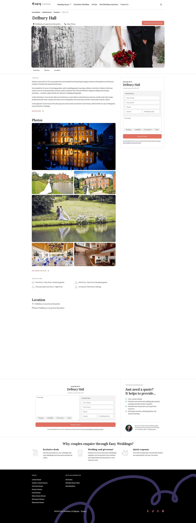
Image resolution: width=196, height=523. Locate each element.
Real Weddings (70, 486)
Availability (138, 129)
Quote (157, 129)
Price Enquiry (147, 129)
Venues (34, 475)
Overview (36, 70)
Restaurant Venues (38, 499)
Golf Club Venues (37, 486)
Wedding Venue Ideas (73, 483)
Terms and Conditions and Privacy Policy (93, 429)
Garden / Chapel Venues (39, 483)
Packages (128, 129)
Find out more (152, 429)
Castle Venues (36, 479)
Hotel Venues (36, 492)
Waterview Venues (38, 502)
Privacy (83, 511)
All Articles (69, 479)
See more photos (39, 270)
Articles (94, 4)
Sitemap (76, 511)
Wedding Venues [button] (63, 5)
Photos (46, 70)
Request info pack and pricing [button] (153, 23)
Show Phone (71, 24)
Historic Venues (37, 489)
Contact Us (124, 4)
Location (57, 70)
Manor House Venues (39, 496)
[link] (148, 511)
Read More (36, 111)
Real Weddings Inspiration (109, 4)
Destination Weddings (81, 4)
